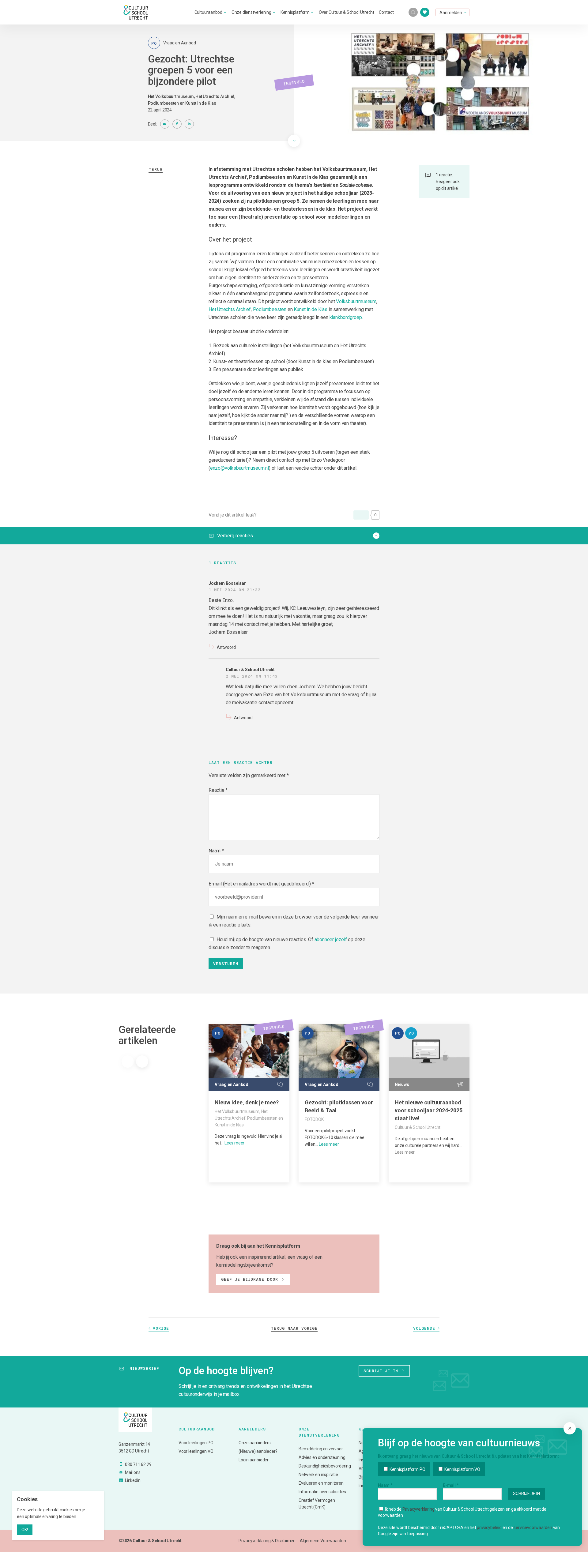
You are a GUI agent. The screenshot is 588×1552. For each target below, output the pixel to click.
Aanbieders (252, 1429)
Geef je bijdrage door (249, 1279)
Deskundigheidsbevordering (324, 1466)
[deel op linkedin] (189, 124)
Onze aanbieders (255, 1442)
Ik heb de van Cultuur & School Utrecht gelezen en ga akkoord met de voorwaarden (462, 1512)
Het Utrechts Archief (230, 309)
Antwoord (226, 647)
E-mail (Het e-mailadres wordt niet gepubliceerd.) (260, 884)
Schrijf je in (381, 1371)
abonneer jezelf (331, 939)
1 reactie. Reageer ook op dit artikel (448, 181)
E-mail (450, 1485)
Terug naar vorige (294, 1328)
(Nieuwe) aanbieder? (258, 1451)
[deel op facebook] (177, 124)
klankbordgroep (346, 317)
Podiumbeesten (269, 309)
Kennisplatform (295, 12)
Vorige (161, 1328)
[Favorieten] (424, 12)
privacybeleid (489, 1527)
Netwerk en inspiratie (318, 1474)
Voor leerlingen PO (196, 1442)
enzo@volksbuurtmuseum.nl (239, 468)
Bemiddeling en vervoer (321, 1448)
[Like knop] (361, 515)
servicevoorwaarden (533, 1527)
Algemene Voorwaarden (323, 1540)
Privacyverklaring (418, 1509)
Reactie (218, 790)
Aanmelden (450, 12)
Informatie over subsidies (322, 1491)
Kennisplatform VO (461, 1469)
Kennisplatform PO (407, 1469)
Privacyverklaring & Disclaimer (267, 1540)
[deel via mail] (164, 124)
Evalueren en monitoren (321, 1483)
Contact (386, 12)
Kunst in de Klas (310, 309)
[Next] (142, 1061)
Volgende (424, 1328)
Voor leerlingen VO (196, 1451)
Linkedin (132, 1480)
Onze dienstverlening (251, 12)
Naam (215, 851)
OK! (24, 1529)
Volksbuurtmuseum (356, 301)
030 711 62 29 (138, 1464)
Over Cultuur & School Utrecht (346, 12)
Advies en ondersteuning (322, 1457)
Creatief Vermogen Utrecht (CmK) (317, 1503)
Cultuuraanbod (208, 12)
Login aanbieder (254, 1459)
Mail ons (132, 1472)
